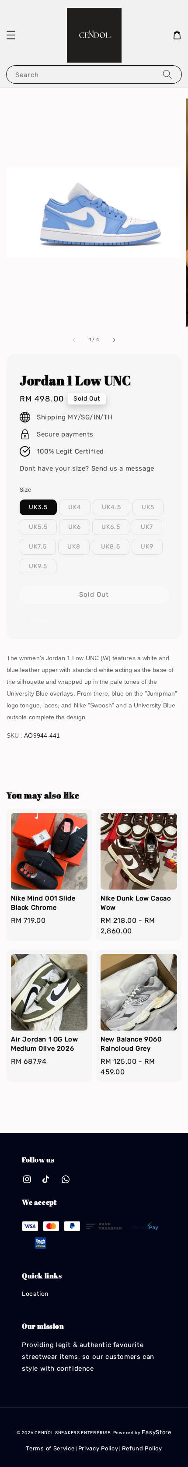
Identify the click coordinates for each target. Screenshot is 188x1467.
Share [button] (41, 620)
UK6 (74, 527)
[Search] (167, 74)
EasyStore (156, 1432)
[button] (11, 35)
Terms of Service (50, 1448)
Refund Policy (142, 1448)
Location (35, 1294)
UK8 (73, 546)
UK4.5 (111, 507)
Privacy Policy (98, 1448)
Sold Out (94, 594)
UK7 (147, 527)
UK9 (147, 546)
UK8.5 (110, 546)
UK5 (148, 507)
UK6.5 (110, 527)
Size (25, 489)
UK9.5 (38, 566)
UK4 (74, 507)
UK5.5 (38, 527)
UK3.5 (38, 507)
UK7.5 (38, 546)
